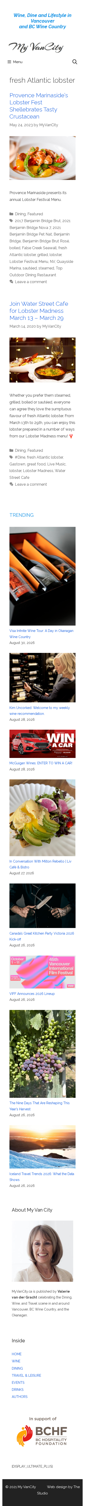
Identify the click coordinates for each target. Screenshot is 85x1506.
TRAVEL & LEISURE (26, 1375)
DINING (17, 1368)
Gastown (17, 464)
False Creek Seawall (39, 248)
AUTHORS (19, 1397)
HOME (16, 1354)
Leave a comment (31, 282)
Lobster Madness (38, 470)
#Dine (20, 457)
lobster (55, 254)
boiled (14, 248)
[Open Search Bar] (75, 62)
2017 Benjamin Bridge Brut (38, 221)
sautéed (30, 268)
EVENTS (18, 1382)
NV (52, 261)
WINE (16, 1361)
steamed (46, 268)
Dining (20, 214)
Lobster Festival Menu (28, 261)
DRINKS (17, 1390)
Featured (35, 214)
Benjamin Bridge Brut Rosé (45, 241)
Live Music (56, 464)
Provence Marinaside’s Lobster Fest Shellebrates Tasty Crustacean (38, 106)
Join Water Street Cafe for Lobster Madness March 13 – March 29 (38, 310)
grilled (42, 254)
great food (36, 464)
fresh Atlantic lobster (45, 457)
